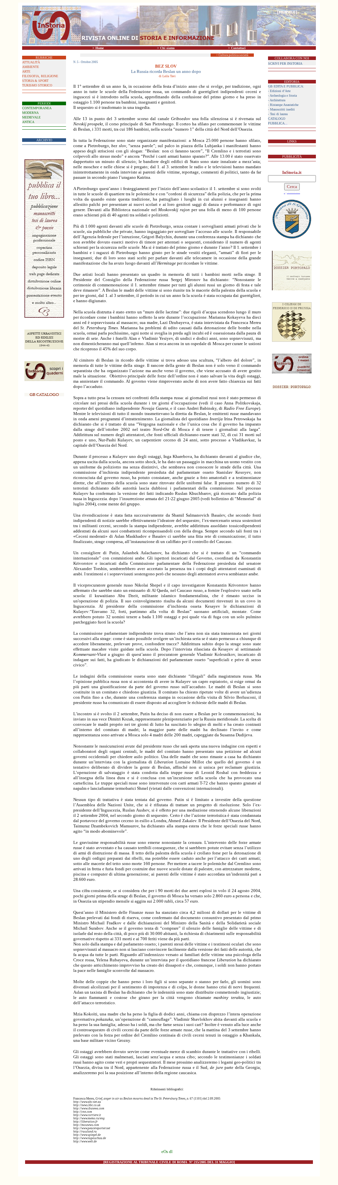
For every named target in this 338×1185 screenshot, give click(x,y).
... (277, 123)
